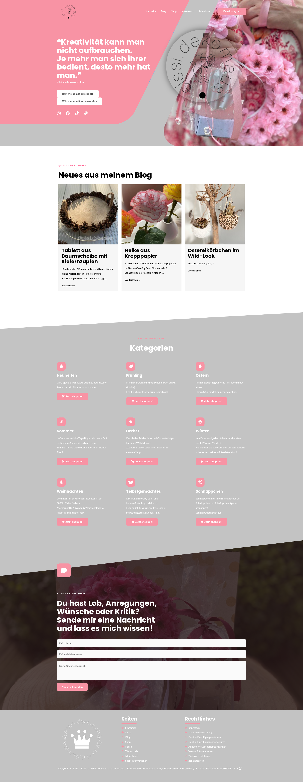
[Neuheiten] (61, 366)
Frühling (134, 375)
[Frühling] (130, 366)
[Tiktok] (77, 113)
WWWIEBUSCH (229, 768)
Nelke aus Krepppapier (141, 253)
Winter (202, 431)
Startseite (150, 11)
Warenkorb (188, 11)
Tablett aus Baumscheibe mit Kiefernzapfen (84, 256)
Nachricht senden (72, 686)
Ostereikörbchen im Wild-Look (213, 253)
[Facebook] (68, 113)
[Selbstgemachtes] (130, 482)
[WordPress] (86, 113)
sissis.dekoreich (116, 768)
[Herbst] (130, 421)
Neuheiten (67, 375)
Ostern (202, 375)
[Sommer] (61, 421)
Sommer (65, 431)
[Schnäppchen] (200, 482)
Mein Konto (205, 11)
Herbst (132, 431)
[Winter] (200, 421)
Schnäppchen (209, 491)
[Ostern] (200, 366)
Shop (174, 11)
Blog (163, 11)
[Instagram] (59, 113)
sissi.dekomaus (96, 768)
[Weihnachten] (61, 482)
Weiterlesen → (70, 285)
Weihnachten (70, 491)
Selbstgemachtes (143, 491)
